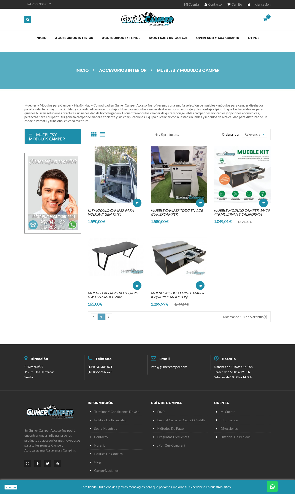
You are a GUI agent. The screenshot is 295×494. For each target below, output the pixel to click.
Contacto (215, 4)
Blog (97, 462)
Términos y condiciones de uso (117, 412)
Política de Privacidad (110, 420)
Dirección (39, 358)
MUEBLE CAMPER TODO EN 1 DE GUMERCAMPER (177, 212)
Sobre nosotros (105, 428)
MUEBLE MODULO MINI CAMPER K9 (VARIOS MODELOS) (177, 295)
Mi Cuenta (191, 4)
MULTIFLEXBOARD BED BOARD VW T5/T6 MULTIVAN (113, 295)
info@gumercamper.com (169, 367)
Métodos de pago (170, 428)
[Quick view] (137, 190)
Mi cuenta (227, 412)
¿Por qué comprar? (171, 445)
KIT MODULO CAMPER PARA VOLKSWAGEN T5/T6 (111, 212)
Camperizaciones (106, 470)
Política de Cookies (108, 454)
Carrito (237, 4)
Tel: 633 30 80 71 (39, 4)
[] (108, 317)
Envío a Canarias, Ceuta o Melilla (181, 420)
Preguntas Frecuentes (173, 437)
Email (164, 358)
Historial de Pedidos (235, 437)
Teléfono (103, 358)
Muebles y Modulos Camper (47, 136)
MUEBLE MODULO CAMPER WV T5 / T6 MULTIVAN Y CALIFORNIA (242, 212)
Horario (229, 358)
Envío (161, 412)
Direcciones (229, 428)
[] (94, 317)
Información (229, 420)
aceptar (11, 487)
